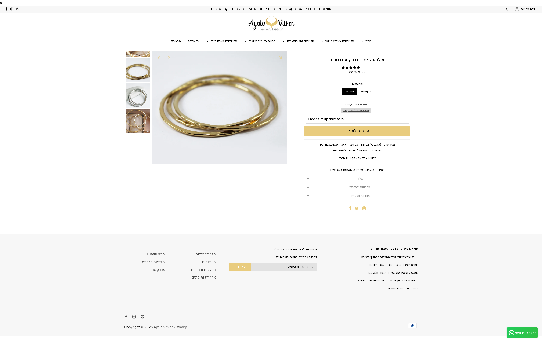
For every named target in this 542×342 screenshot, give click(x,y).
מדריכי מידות (206, 254)
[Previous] (158, 57)
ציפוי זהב (349, 92)
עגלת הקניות (523, 9)
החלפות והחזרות (359, 187)
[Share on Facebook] (350, 208)
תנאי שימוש (156, 254)
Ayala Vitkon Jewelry (170, 327)
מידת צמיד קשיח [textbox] (356, 107)
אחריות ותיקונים (360, 195)
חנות (368, 41)
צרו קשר (158, 269)
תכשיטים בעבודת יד (224, 41)
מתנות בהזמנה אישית (262, 41)
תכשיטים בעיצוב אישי (339, 41)
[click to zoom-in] (280, 57)
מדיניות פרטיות (153, 262)
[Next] (169, 57)
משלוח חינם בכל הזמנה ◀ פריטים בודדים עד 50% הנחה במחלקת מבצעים (271, 9)
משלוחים (359, 179)
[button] (351, 67)
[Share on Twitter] (357, 208)
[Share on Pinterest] (364, 208)
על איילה (193, 41)
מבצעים (176, 41)
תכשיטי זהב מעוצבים (300, 41)
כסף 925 (366, 92)
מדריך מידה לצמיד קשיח (356, 110)
